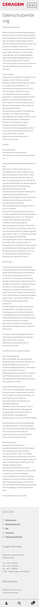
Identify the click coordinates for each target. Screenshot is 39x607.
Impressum (9, 533)
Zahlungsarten (10, 520)
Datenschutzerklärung (13, 537)
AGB (6, 528)
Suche (19, 603)
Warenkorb (30, 601)
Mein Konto (6, 603)
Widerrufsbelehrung (12, 524)
